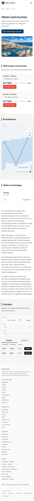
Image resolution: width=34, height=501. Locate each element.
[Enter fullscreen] (29, 135)
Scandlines (5, 409)
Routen (4, 385)
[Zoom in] (29, 127)
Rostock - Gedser (7, 464)
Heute (28, 320)
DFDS (3, 417)
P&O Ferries (5, 419)
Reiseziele (5, 382)
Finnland (4, 454)
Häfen (8, 9)
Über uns (4, 402)
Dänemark (5, 434)
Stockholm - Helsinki (8, 479)
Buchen (28, 348)
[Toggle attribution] (30, 172)
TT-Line (4, 414)
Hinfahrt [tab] (9, 340)
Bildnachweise (27, 493)
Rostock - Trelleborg (8, 466)
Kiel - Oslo (5, 474)
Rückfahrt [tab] (24, 340)
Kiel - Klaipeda (6, 476)
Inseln (4, 392)
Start (2, 9)
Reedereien (5, 400)
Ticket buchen (10, 87)
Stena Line (5, 412)
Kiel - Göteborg (6, 471)
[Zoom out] (29, 131)
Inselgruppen (6, 395)
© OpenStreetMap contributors (21, 171)
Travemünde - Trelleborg (9, 469)
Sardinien (5, 444)
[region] (17, 149)
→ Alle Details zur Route (10, 79)
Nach (4, 330)
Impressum (11, 493)
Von (4, 324)
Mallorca (4, 452)
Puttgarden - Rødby (8, 461)
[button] (31, 3)
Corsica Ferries (6, 425)
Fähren (4, 387)
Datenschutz (19, 493)
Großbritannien (6, 442)
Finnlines (4, 422)
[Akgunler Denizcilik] (7, 83)
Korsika (4, 447)
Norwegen (5, 439)
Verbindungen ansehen (14, 31)
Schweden (5, 437)
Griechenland (6, 449)
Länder (4, 390)
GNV (3, 427)
